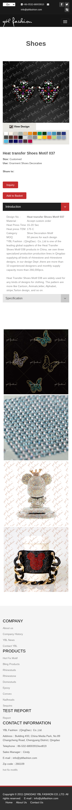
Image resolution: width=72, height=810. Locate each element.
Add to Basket (14, 195)
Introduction (13, 206)
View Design (22, 126)
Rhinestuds (9, 670)
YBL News (9, 639)
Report (7, 717)
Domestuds (9, 681)
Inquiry (10, 184)
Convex (7, 693)
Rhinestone (9, 675)
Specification (14, 298)
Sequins (7, 705)
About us (8, 628)
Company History (13, 634)
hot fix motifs (10, 769)
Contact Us (36, 802)
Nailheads (8, 699)
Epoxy (6, 687)
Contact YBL (10, 645)
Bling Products (11, 664)
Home (9, 802)
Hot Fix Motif (10, 658)
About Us (21, 802)
